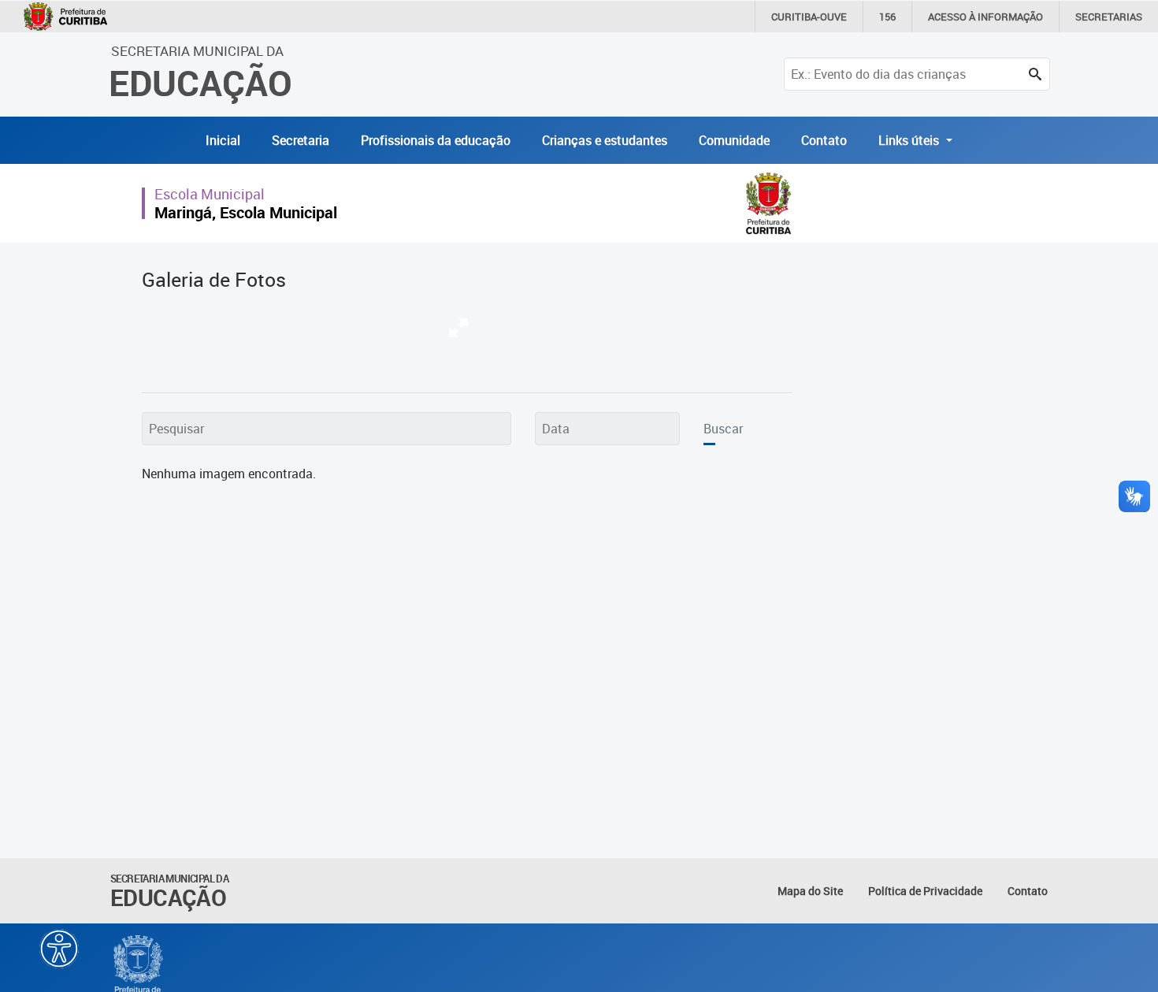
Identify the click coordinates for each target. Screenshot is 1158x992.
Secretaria (300, 140)
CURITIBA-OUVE (809, 16)
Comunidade (734, 140)
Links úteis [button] (910, 140)
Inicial (223, 140)
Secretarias (1108, 16)
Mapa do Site (810, 890)
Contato (824, 140)
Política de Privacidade (925, 890)
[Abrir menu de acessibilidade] (59, 948)
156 (887, 16)
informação (985, 16)
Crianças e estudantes (604, 140)
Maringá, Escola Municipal (245, 212)
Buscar (723, 428)
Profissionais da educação (435, 140)
